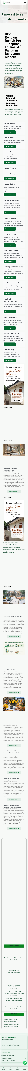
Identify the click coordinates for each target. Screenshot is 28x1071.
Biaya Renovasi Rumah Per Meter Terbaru (12, 616)
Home (3, 1069)
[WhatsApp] (25, 1063)
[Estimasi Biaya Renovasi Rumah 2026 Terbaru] (14, 980)
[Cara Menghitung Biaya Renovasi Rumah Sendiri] (14, 965)
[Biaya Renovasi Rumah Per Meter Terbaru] (14, 952)
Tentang (10, 1069)
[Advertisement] (14, 424)
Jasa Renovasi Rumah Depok (10, 1023)
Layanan (17, 1069)
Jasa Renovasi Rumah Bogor (10, 1021)
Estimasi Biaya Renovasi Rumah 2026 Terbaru (14, 724)
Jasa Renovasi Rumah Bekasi (10, 1018)
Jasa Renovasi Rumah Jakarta (10, 1019)
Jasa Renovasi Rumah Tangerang (11, 1024)
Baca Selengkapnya (9, 132)
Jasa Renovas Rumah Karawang (11, 1026)
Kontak (24, 1069)
